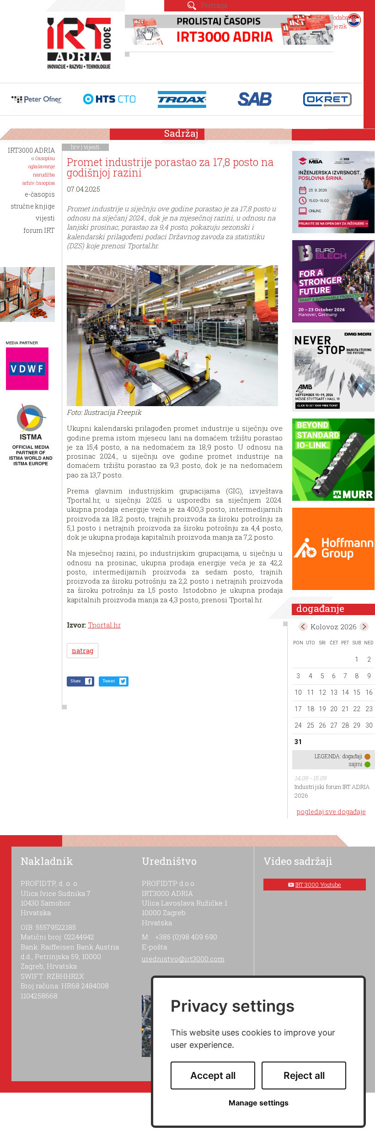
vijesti (92, 146)
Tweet (108, 680)
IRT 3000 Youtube (318, 884)
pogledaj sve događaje (331, 811)
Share (75, 680)
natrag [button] (82, 650)
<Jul (303, 626)
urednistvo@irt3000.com (183, 958)
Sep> (364, 626)
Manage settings (259, 1103)
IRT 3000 (81, 45)
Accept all (213, 1075)
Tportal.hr (104, 624)
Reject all (304, 1075)
